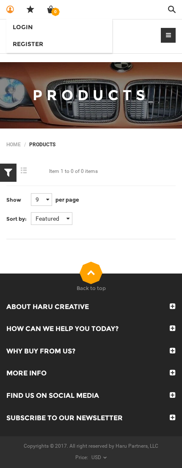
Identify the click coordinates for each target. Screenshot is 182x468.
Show (13, 200)
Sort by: (16, 219)
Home (13, 145)
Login (23, 27)
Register (28, 44)
